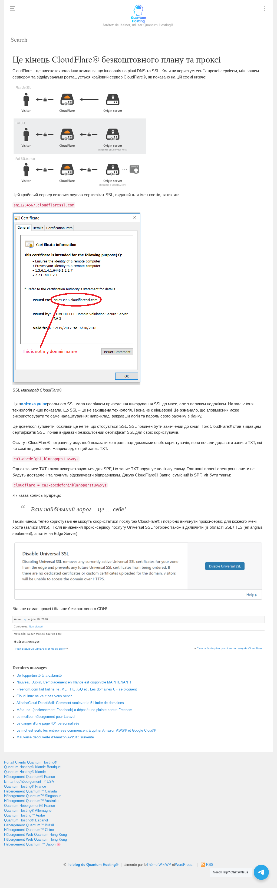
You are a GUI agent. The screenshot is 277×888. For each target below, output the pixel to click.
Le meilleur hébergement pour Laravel (46, 717)
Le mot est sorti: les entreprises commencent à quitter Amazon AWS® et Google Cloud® (86, 730)
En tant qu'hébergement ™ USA (29, 782)
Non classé (36, 626)
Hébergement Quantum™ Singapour (32, 796)
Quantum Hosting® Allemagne (27, 811)
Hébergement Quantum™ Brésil (29, 825)
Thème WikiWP (159, 865)
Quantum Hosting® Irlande (25, 772)
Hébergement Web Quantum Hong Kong (35, 835)
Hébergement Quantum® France (29, 777)
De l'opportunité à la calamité (39, 675)
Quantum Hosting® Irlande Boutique (32, 767)
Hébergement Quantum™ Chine (29, 830)
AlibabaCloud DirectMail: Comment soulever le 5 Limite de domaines (70, 703)
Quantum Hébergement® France (29, 806)
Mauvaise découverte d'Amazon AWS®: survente (55, 737)
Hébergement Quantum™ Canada (30, 791)
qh (25, 619)
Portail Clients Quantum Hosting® (30, 762)
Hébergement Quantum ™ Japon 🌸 (32, 844)
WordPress (183, 865)
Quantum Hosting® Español (26, 820)
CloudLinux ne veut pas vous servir (44, 696)
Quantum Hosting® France (25, 786)
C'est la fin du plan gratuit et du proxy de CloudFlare (229, 648)
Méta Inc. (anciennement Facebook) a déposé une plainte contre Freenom (74, 710)
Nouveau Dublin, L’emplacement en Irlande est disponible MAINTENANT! (74, 682)
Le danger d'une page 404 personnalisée (48, 723)
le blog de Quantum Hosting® (93, 865)
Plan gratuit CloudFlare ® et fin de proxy (40, 648)
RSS (209, 865)
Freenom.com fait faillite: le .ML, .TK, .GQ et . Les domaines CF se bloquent (77, 689)
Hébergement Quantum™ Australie (31, 801)
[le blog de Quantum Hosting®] (138, 13)
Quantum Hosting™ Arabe (24, 815)
